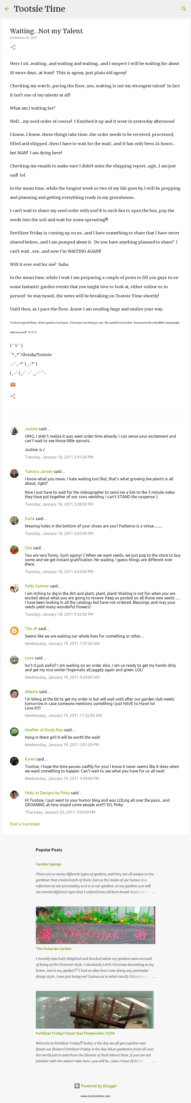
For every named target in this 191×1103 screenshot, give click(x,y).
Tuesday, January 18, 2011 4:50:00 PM (59, 533)
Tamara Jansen (39, 471)
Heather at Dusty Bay (44, 730)
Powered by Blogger (98, 1086)
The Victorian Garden (53, 949)
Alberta (31, 691)
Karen (30, 759)
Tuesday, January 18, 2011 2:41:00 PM (59, 457)
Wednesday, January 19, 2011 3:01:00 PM (62, 744)
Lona (29, 658)
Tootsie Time (39, 9)
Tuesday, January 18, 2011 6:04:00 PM (59, 571)
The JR (31, 628)
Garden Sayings (48, 864)
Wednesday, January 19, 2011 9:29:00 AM (62, 677)
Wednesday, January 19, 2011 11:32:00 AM (63, 715)
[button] (13, 47)
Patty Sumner (37, 586)
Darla (30, 518)
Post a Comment (25, 824)
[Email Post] (13, 386)
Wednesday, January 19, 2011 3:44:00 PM (62, 778)
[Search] (72, 9)
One (28, 548)
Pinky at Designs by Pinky (47, 793)
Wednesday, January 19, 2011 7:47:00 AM (62, 643)
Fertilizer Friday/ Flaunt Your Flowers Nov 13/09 (75, 1033)
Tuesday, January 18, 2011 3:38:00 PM (59, 504)
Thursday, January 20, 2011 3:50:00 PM (60, 812)
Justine (31, 429)
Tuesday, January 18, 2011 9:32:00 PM (59, 614)
